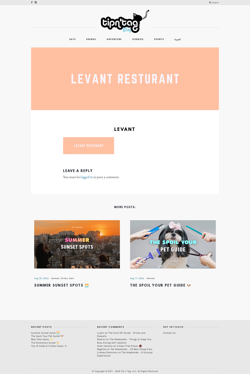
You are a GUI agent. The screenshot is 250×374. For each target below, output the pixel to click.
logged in (87, 177)
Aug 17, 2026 (137, 278)
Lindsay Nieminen (107, 352)
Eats (72, 39)
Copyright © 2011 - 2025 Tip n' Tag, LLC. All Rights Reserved (126, 371)
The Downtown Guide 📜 (45, 342)
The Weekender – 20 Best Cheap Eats (131, 349)
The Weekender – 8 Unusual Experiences (125, 354)
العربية (177, 39)
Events (159, 39)
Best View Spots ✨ (42, 339)
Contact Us (169, 332)
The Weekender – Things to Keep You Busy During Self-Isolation (124, 341)
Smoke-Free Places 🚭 (129, 345)
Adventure (114, 39)
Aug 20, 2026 (41, 278)
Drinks (91, 39)
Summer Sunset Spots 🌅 (61, 286)
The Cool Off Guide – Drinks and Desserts (121, 334)
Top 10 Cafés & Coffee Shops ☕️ (49, 345)
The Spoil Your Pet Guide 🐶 (160, 286)
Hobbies (138, 39)
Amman (55, 278)
